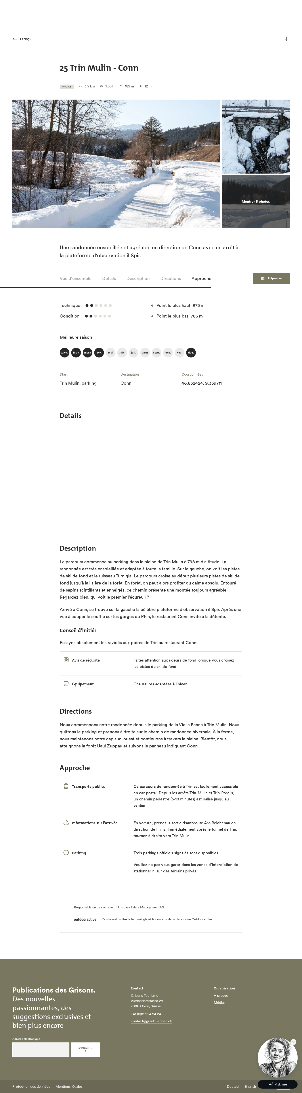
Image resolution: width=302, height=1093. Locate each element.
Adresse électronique (26, 1039)
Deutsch (233, 1086)
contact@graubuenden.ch (151, 1021)
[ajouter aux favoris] (285, 38)
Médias (219, 1002)
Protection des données (31, 1086)
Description (138, 278)
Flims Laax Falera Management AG (140, 907)
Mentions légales (68, 1086)
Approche (201, 278)
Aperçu (25, 39)
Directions (170, 278)
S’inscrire (85, 1049)
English (250, 1086)
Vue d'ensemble (76, 278)
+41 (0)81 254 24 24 (146, 1014)
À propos (221, 995)
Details (109, 278)
